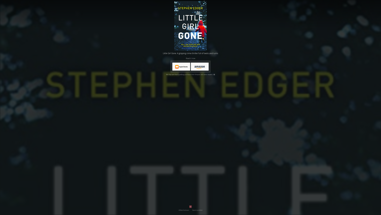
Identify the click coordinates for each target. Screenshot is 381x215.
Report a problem (197, 210)
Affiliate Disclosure (184, 210)
